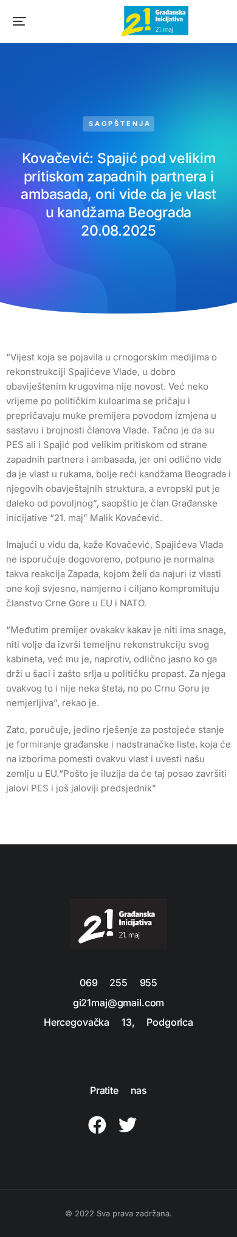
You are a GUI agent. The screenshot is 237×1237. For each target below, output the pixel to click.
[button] (19, 21)
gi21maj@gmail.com (118, 1003)
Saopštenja (120, 123)
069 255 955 (118, 982)
